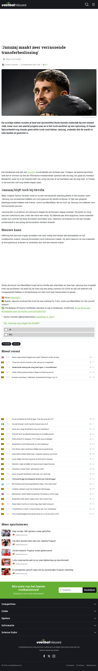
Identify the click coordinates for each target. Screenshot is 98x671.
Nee (10, 334)
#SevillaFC (15, 297)
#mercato (85, 308)
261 (46, 65)
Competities (8, 604)
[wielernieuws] (49, 641)
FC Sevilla (6, 344)
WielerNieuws (91, 665)
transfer (31, 172)
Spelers (6, 618)
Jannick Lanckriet (11, 65)
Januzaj (16, 344)
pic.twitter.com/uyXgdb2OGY (32, 311)
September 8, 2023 (45, 317)
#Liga (77, 308)
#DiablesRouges (9, 311)
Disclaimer (70, 665)
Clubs (5, 611)
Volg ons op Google (13, 59)
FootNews (80, 665)
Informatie (8, 625)
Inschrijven (89, 590)
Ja (10, 329)
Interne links (9, 632)
